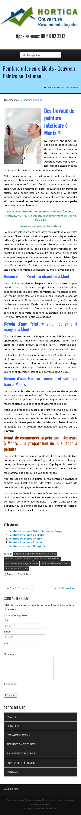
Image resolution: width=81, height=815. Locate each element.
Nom (7, 620)
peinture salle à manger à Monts (21, 563)
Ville (6, 642)
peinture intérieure (33, 100)
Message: (9, 653)
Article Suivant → (64, 587)
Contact (12, 771)
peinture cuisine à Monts (47, 558)
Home (47, 87)
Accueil (12, 717)
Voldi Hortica (11, 788)
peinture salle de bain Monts (55, 563)
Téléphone (11, 683)
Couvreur (13, 726)
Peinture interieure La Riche (26, 534)
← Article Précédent (18, 587)
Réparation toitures (21, 744)
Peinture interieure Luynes (25, 542)
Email (7, 631)
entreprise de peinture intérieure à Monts (35, 553)
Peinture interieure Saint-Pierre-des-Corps (35, 531)
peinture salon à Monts (16, 568)
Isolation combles (19, 735)
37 (52, 87)
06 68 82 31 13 (53, 36)
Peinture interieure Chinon (25, 538)
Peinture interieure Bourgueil (27, 546)
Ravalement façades (21, 753)
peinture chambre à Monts (18, 558)
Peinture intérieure (21, 762)
